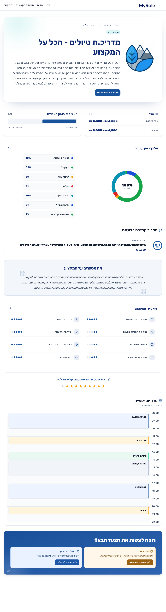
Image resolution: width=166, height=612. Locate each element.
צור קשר (8, 5)
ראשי (118, 25)
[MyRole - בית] (150, 5)
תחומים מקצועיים (25, 5)
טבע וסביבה (107, 25)
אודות (40, 5)
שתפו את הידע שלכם (107, 92)
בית (48, 5)
